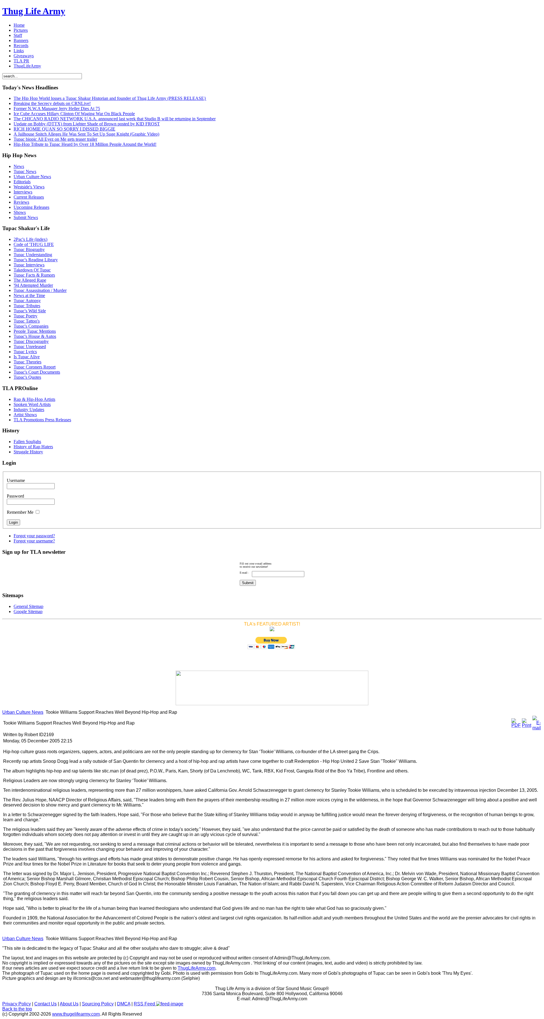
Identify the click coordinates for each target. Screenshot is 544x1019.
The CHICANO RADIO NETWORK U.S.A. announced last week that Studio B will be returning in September (115, 118)
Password (15, 496)
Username (16, 480)
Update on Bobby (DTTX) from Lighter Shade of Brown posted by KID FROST (87, 123)
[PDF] (516, 725)
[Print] (526, 725)
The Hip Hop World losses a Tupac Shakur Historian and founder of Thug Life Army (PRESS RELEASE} (110, 98)
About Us (69, 1003)
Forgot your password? (34, 535)
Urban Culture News (22, 712)
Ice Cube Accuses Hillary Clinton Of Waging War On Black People (74, 113)
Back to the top (17, 1009)
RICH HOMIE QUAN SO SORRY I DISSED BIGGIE (64, 129)
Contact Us (45, 1003)
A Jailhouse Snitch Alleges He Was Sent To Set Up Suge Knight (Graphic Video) (86, 134)
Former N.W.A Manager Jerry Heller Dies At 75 (57, 108)
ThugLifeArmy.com (196, 968)
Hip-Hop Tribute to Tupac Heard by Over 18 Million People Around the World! (85, 144)
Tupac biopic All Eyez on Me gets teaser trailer (55, 139)
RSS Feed (145, 1003)
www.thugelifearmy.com (76, 1014)
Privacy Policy (16, 1003)
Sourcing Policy (98, 1003)
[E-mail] (536, 727)
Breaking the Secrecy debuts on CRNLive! (52, 103)
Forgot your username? (34, 540)
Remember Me (20, 512)
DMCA (123, 1003)
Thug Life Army (33, 11)
